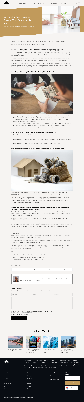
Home (12, 38)
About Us (6, 375)
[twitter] (34, 269)
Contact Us (6, 378)
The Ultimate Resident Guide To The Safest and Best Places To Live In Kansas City (33, 350)
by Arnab (6, 26)
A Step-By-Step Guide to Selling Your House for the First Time (30, 255)
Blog (5, 386)
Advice (33, 3)
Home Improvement (32, 381)
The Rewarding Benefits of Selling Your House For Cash (28, 259)
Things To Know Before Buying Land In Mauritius (15, 349)
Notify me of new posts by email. (20, 314)
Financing (29, 378)
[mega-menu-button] (79, 3)
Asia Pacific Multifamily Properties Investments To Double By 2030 (67, 350)
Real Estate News (23, 3)
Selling (29, 388)
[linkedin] (49, 269)
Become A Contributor (9, 381)
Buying (29, 375)
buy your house (27, 58)
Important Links (8, 373)
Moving (29, 383)
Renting (29, 386)
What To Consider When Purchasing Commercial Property (49, 350)
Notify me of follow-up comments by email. (22, 312)
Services (63, 3)
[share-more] (65, 269)
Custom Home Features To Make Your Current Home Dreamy (30, 257)
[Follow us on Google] (71, 388)
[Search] (76, 3)
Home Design (54, 3)
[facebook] (19, 269)
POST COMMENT (19, 318)
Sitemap (6, 388)
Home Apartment (43, 3)
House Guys (38, 247)
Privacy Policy (7, 383)
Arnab (22, 277)
